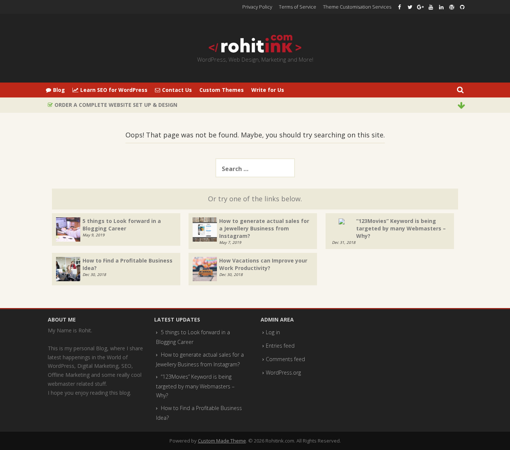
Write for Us (267, 89)
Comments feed (285, 359)
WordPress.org (283, 372)
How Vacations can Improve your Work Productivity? (263, 264)
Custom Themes (221, 89)
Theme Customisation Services (357, 6)
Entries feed (280, 345)
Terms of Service (297, 6)
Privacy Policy (257, 6)
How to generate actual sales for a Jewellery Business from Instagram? (264, 228)
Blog (59, 89)
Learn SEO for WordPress (113, 89)
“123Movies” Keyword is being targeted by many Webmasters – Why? (401, 228)
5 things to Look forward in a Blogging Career (122, 224)
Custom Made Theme (222, 440)
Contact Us (177, 89)
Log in (273, 332)
